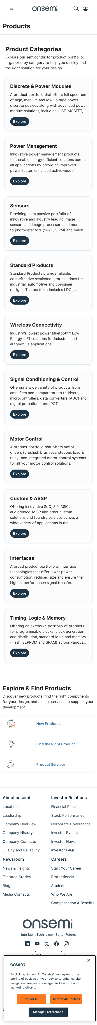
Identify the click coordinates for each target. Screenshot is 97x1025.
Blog (6, 885)
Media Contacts (16, 894)
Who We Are (61, 894)
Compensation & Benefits (72, 903)
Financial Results (65, 806)
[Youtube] (38, 944)
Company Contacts (19, 841)
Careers (59, 859)
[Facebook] (57, 944)
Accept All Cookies (66, 999)
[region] (50, 988)
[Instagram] (66, 944)
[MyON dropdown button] (87, 8)
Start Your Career (66, 868)
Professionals (62, 877)
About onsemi (16, 797)
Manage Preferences (48, 1012)
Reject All (31, 999)
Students (58, 885)
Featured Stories (17, 877)
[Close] (89, 960)
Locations (11, 806)
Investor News (63, 841)
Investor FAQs (63, 850)
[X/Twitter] (47, 944)
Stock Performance (67, 815)
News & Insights (16, 868)
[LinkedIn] (28, 944)
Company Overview (19, 824)
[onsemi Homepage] (45, 8)
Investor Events (64, 832)
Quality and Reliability (21, 850)
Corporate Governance (70, 824)
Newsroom (13, 859)
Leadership (12, 815)
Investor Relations (69, 797)
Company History (18, 832)
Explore (19, 121)
